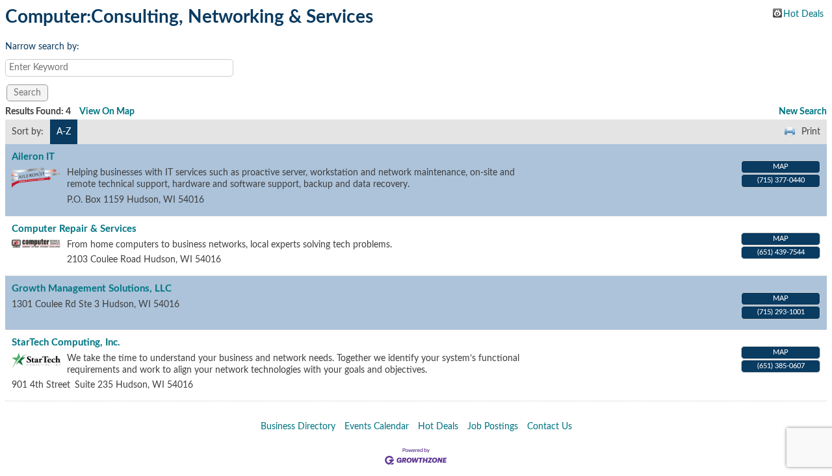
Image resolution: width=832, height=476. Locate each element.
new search (803, 111)
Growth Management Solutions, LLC (92, 289)
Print (810, 131)
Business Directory (298, 426)
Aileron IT (33, 157)
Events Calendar (376, 426)
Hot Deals (803, 14)
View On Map (107, 111)
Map (780, 166)
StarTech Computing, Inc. (66, 342)
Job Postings (492, 426)
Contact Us (549, 426)
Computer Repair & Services (74, 229)
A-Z (64, 131)
